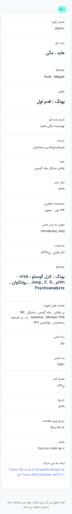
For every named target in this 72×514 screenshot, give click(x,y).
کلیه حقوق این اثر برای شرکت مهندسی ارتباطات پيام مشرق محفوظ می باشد (36, 504)
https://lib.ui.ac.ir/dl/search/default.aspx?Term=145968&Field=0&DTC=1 (37, 472)
